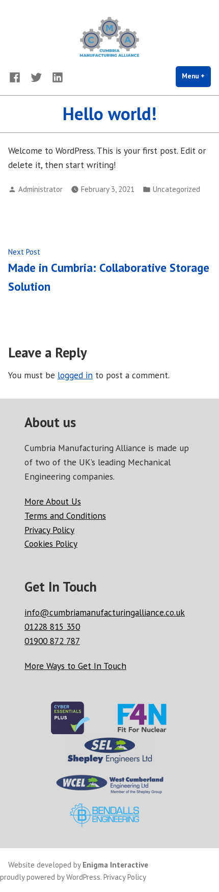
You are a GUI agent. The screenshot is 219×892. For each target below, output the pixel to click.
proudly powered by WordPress (50, 877)
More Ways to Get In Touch (75, 666)
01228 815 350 (52, 626)
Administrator (40, 189)
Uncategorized (176, 189)
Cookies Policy (50, 543)
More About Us (52, 501)
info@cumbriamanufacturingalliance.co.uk (104, 612)
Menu (196, 76)
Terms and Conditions (65, 515)
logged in (75, 375)
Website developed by (78, 865)
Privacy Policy (49, 530)
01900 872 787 (52, 641)
